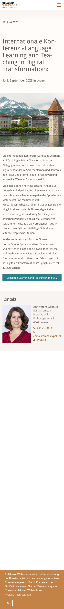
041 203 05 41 (45, 328)
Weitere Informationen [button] (18, 594)
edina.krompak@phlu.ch (47, 336)
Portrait (41, 340)
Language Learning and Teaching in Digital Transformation (34, 277)
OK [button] (8, 603)
